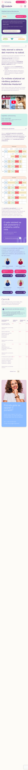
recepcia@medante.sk (8, 315)
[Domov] (7, 6)
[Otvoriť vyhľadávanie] (21, 6)
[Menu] (25, 6)
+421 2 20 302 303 (10, 314)
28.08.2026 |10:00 (6, 123)
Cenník (4, 16)
